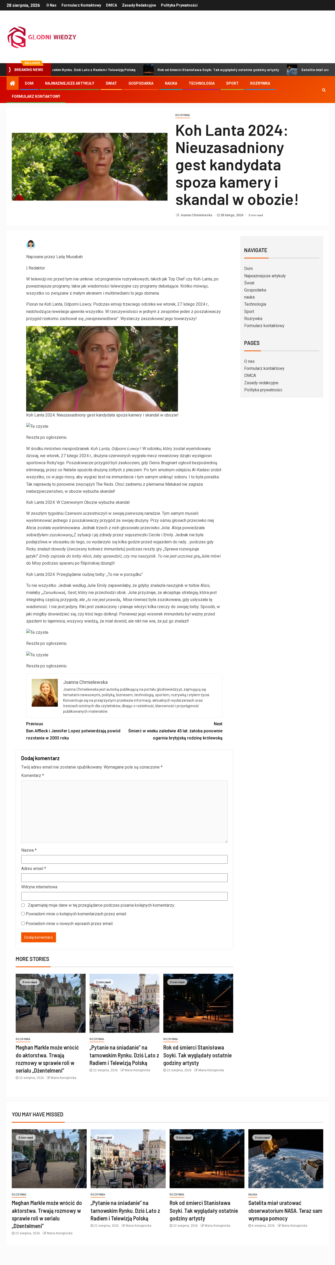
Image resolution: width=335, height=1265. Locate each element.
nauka (171, 83)
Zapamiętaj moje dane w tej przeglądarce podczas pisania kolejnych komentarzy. (101, 905)
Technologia (202, 83)
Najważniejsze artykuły (69, 83)
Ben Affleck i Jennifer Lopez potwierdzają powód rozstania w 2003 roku (73, 730)
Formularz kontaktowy (81, 5)
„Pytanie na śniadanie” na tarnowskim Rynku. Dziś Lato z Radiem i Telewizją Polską (124, 1055)
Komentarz (32, 775)
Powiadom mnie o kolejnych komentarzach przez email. (76, 913)
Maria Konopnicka (63, 1078)
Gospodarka (141, 83)
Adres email (33, 868)
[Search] (324, 90)
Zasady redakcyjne (139, 5)
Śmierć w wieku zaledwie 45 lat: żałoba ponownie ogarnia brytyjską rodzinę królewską (175, 730)
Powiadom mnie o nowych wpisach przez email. (69, 923)
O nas (51, 5)
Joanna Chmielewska (196, 215)
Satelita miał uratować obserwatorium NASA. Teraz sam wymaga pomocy (285, 1210)
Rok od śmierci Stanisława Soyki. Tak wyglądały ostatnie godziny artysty (182, 69)
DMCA (111, 5)
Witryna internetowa (39, 886)
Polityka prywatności (179, 5)
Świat (111, 83)
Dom (29, 83)
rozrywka (182, 115)
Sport (232, 83)
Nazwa (29, 850)
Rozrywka (260, 83)
